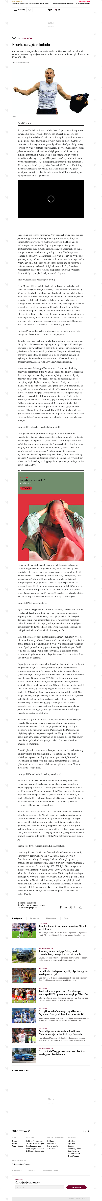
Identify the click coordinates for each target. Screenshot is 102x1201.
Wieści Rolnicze (74, 1153)
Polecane (34, 918)
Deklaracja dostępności (35, 1151)
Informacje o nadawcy (35, 1148)
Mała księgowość (74, 1148)
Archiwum (51, 1148)
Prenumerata (52, 1146)
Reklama (50, 1141)
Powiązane (17, 918)
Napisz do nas (17, 1146)
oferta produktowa (50, 1171)
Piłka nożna (27, 38)
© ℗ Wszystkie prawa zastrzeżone (31, 905)
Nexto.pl (71, 1146)
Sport (19, 38)
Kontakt (15, 1144)
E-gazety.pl (72, 1144)
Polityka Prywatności (34, 1141)
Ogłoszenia (51, 1144)
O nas (14, 1141)
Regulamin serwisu (33, 1146)
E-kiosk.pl (71, 1141)
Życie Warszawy (74, 1156)
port (57, 10)
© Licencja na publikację (28, 903)
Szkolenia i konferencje (21, 1164)
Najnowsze (51, 918)
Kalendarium (32, 1171)
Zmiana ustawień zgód (35, 1144)
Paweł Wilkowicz (24, 123)
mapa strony (17, 1171)
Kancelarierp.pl (73, 1151)
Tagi (66, 918)
